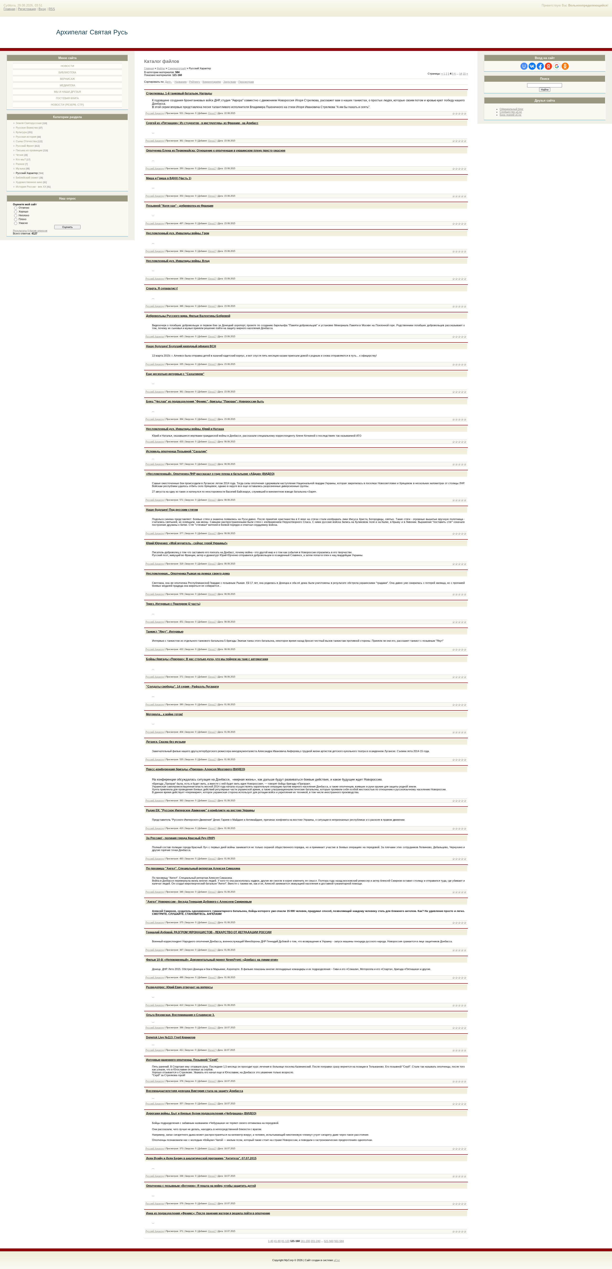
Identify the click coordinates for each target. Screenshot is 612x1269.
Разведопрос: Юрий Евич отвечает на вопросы (179, 987)
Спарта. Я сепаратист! (162, 288)
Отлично (24, 207)
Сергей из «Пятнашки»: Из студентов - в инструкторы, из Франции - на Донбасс (202, 123)
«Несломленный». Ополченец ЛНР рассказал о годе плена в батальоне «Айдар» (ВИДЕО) (210, 474)
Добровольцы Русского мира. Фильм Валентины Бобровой (188, 316)
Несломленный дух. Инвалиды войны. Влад (178, 261)
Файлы (161, 68)
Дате (168, 81)
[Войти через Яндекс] (548, 66)
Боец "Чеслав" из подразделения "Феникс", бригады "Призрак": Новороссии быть (205, 401)
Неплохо (24, 215)
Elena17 (212, 113)
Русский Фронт (25, 145)
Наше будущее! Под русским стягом (172, 509)
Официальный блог (511, 109)
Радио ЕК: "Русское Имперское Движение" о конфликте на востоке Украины (200, 810)
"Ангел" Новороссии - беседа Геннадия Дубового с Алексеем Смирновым (199, 901)
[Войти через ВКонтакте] (532, 66)
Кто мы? (21, 159)
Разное (20, 164)
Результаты (20, 230)
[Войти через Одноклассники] (565, 66)
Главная (9, 9)
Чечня (19, 154)
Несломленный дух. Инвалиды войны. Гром (177, 233)
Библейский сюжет (27, 177)
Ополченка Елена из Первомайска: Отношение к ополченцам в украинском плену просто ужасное (215, 150)
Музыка (20, 168)
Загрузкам (229, 81)
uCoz (337, 1260)
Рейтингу (194, 81)
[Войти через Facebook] (540, 66)
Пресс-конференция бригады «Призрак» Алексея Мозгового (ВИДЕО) (195, 769)
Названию (181, 81)
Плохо (22, 219)
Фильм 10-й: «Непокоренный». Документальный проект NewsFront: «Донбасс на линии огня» (212, 959)
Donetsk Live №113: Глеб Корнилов (170, 1037)
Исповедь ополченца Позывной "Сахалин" (176, 451)
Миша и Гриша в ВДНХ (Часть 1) (168, 178)
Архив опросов (38, 230)
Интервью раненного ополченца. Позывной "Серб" (182, 1060)
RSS (52, 9)
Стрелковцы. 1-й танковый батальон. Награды (179, 93)
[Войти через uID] (524, 66)
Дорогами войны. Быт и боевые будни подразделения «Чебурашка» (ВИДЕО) (201, 1113)
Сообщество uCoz (511, 111)
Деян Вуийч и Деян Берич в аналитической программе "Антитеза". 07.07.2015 (201, 1158)
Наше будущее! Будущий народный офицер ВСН (181, 346)
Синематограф (177, 68)
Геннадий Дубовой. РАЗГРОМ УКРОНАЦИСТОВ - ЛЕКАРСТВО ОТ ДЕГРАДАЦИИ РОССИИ (209, 932)
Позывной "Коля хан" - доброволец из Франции (179, 205)
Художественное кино (29, 182)
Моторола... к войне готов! (164, 714)
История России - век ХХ (31, 186)
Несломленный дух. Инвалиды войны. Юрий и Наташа (185, 429)
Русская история (26, 136)
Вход (42, 9)
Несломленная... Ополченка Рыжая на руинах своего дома (188, 573)
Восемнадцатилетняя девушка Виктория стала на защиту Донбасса (194, 1091)
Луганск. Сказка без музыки (166, 741)
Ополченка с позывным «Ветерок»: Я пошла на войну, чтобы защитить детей (201, 1186)
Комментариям (211, 81)
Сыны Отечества (26, 141)
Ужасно (23, 223)
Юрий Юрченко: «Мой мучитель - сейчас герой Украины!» (187, 543)
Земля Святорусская (29, 123)
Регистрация (27, 9)
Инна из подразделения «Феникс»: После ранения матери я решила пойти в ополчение (208, 1213)
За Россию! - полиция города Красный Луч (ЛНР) (180, 838)
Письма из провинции (29, 150)
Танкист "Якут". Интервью (164, 631)
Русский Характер (27, 173)
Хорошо (23, 211)
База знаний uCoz (510, 114)
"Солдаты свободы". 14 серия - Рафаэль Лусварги (182, 686)
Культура (21, 132)
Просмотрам (246, 81)
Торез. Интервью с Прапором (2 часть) (173, 604)
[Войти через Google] (557, 66)
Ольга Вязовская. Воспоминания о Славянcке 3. (180, 1015)
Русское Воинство (27, 127)
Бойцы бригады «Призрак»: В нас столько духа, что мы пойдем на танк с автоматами (207, 659)
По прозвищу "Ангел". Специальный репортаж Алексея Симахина (193, 868)
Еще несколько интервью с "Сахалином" (175, 374)
